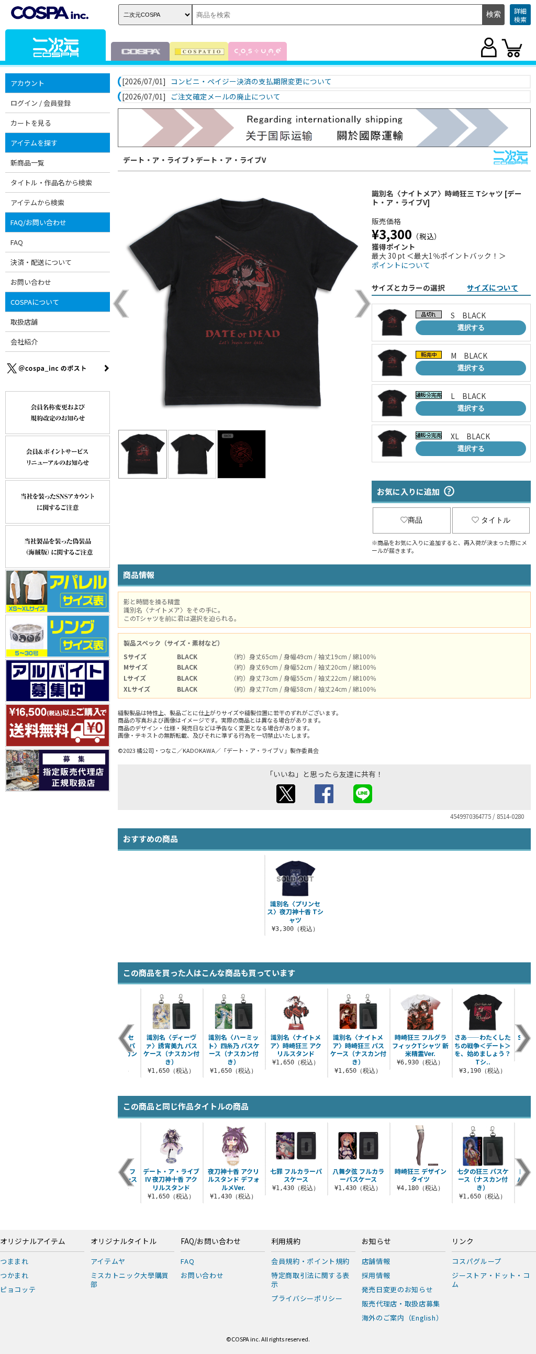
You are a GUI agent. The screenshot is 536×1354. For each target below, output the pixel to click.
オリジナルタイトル (124, 1241)
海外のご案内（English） (402, 1318)
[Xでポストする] (285, 800)
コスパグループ (476, 1261)
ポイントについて (401, 265)
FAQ (16, 242)
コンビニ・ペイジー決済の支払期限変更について (251, 81)
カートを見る (30, 123)
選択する (471, 327)
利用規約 (285, 1241)
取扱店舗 (24, 322)
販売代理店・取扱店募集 (401, 1303)
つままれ (14, 1261)
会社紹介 (24, 342)
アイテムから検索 (37, 202)
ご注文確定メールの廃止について (226, 97)
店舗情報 (376, 1261)
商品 (415, 520)
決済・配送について (41, 262)
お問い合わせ (30, 282)
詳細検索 (520, 15)
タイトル (495, 520)
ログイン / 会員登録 (40, 103)
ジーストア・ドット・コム (491, 1279)
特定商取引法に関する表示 (310, 1279)
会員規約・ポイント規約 (310, 1261)
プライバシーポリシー (307, 1298)
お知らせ (376, 1241)
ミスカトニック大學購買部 (130, 1279)
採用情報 (376, 1275)
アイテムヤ (108, 1261)
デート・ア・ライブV (231, 159)
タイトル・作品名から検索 (51, 182)
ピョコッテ (18, 1289)
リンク (463, 1241)
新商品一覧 (27, 163)
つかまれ (14, 1275)
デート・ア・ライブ (156, 159)
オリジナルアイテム (32, 1241)
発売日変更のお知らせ (397, 1289)
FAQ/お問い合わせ (211, 1241)
